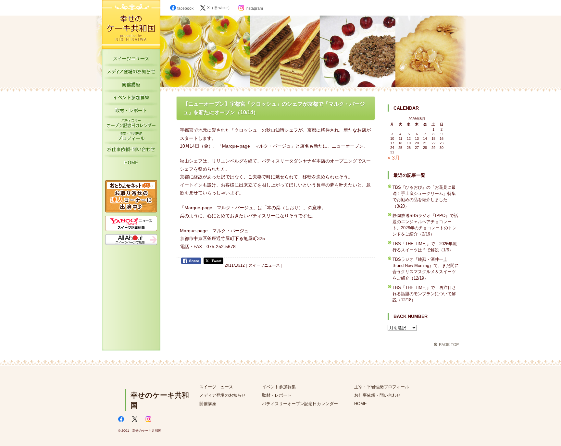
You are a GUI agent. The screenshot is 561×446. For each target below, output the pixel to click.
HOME (131, 163)
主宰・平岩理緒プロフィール (131, 137)
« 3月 (394, 158)
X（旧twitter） (219, 8)
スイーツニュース (131, 60)
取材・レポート (131, 111)
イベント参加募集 (131, 98)
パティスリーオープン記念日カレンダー (131, 124)
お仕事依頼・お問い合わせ (131, 150)
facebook (185, 8)
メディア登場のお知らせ (131, 72)
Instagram (254, 8)
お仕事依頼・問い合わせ (377, 395)
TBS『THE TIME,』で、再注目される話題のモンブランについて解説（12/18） (424, 293)
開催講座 (131, 85)
